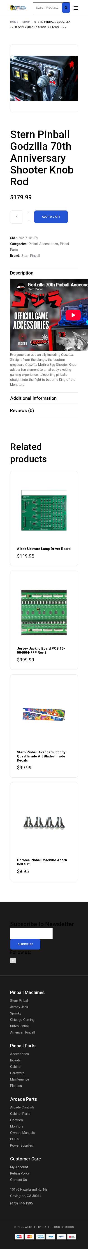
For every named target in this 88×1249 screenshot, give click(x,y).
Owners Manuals (22, 1133)
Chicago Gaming (22, 1020)
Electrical (16, 1120)
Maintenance (19, 1079)
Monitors (16, 1126)
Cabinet (15, 1067)
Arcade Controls (22, 1107)
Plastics (16, 1086)
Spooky (15, 1013)
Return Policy (20, 1173)
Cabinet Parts (20, 1114)
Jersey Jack (19, 1007)
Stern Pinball (30, 256)
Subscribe (25, 944)
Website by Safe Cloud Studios (49, 1227)
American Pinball (22, 1032)
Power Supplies (21, 1145)
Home (14, 21)
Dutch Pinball (19, 1026)
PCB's (14, 1139)
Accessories (19, 1054)
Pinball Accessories (43, 244)
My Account (19, 1167)
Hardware (17, 1073)
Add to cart (51, 216)
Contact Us (18, 1180)
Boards (15, 1060)
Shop (26, 21)
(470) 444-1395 (21, 1203)
